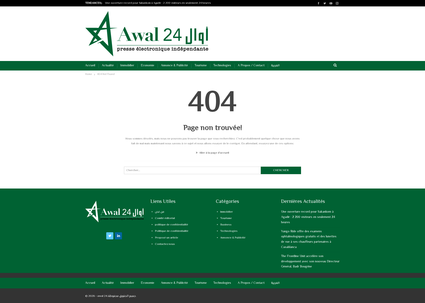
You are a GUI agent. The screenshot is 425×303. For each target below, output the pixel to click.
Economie (147, 65)
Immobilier (127, 65)
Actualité (108, 65)
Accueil (90, 65)
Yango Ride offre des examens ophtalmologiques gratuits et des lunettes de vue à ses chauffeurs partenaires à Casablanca (308, 239)
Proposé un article (166, 238)
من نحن (159, 212)
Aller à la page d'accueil (214, 153)
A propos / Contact (251, 65)
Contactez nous (165, 244)
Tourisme (201, 65)
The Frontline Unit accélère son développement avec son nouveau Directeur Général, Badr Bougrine (310, 261)
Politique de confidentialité (171, 231)
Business (226, 225)
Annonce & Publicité (174, 65)
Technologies (222, 65)
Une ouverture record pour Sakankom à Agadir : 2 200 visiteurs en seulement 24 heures (158, 3)
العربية (275, 65)
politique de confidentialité (171, 225)
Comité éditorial (165, 218)
